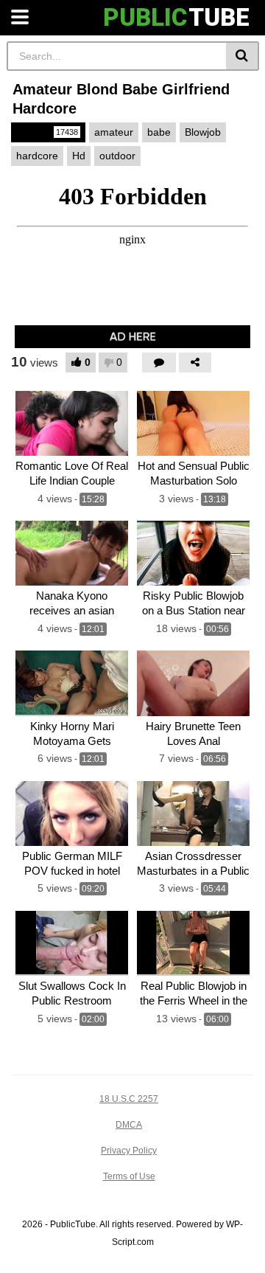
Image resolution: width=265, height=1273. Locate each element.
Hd (78, 156)
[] (242, 56)
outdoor (117, 156)
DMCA (129, 1125)
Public (47, 132)
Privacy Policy (129, 1150)
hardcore (37, 156)
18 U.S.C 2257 (128, 1099)
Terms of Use (129, 1176)
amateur (113, 132)
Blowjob (203, 132)
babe (159, 132)
